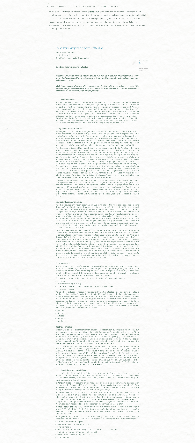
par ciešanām (132, 12)
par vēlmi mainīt (103, 25)
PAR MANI (50, 7)
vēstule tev (115, 25)
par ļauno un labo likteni (86, 18)
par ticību (129, 22)
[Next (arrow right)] (142, 70)
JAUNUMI (74, 7)
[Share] (142, 68)
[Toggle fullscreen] (145, 68)
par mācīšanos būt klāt (121, 18)
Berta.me (142, 63)
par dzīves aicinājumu (72, 15)
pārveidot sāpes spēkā (116, 22)
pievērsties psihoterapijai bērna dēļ (132, 25)
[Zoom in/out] (147, 68)
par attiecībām (93, 12)
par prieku (103, 22)
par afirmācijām (67, 12)
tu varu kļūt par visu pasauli (60, 29)
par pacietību (76, 22)
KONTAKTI (114, 7)
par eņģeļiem (105, 15)
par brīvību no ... (120, 12)
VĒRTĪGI (103, 7)
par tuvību (93, 25)
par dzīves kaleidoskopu (90, 15)
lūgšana (108, 18)
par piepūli (94, 22)
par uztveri (66, 25)
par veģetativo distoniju (79, 25)
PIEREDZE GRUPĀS (88, 7)
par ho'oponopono (117, 15)
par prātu (86, 22)
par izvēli (63, 18)
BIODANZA (62, 7)
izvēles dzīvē (71, 18)
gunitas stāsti (141, 15)
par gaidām (130, 15)
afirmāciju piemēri (80, 12)
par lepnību (100, 18)
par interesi (54, 18)
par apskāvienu (54, 12)
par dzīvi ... (59, 15)
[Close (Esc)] (140, 68)
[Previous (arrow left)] (140, 70)
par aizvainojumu (106, 12)
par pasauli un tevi (63, 22)
